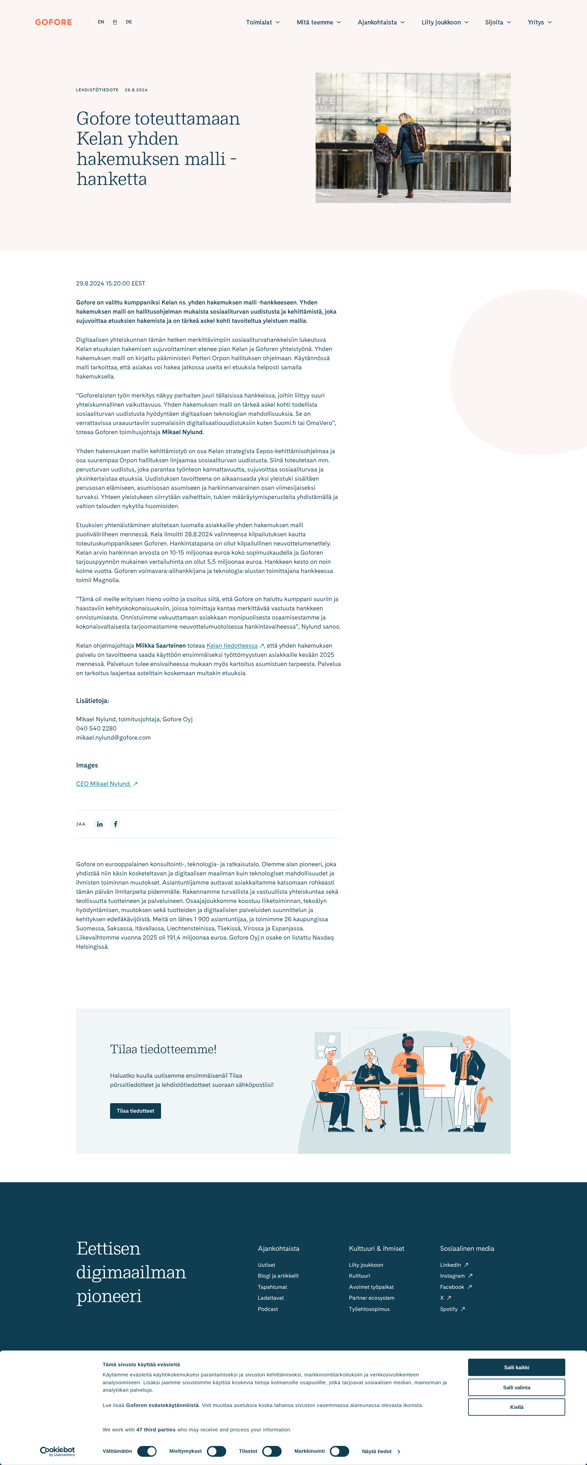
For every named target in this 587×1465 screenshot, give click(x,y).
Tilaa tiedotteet (135, 1111)
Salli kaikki (516, 1367)
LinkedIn (451, 1265)
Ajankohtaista (377, 22)
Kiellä (516, 1407)
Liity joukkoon (441, 22)
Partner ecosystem (371, 1298)
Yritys (536, 22)
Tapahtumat (272, 1287)
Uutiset (266, 1265)
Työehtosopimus (369, 1309)
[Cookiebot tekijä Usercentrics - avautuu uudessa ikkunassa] (57, 1452)
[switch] (216, 1451)
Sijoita (494, 22)
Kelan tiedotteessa (232, 645)
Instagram (453, 1276)
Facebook (453, 1287)
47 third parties (156, 1429)
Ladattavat (271, 1298)
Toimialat (259, 22)
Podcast (268, 1309)
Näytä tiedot (377, 1451)
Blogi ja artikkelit (278, 1276)
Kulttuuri (359, 1276)
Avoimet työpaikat (371, 1287)
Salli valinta (516, 1387)
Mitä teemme (315, 22)
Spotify (449, 1309)
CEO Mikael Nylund (103, 783)
